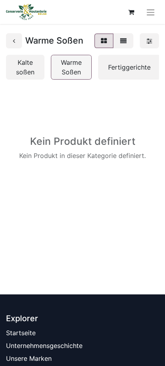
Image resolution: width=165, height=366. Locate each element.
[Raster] (104, 40)
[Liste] (123, 40)
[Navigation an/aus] (150, 12)
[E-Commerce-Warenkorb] (131, 12)
